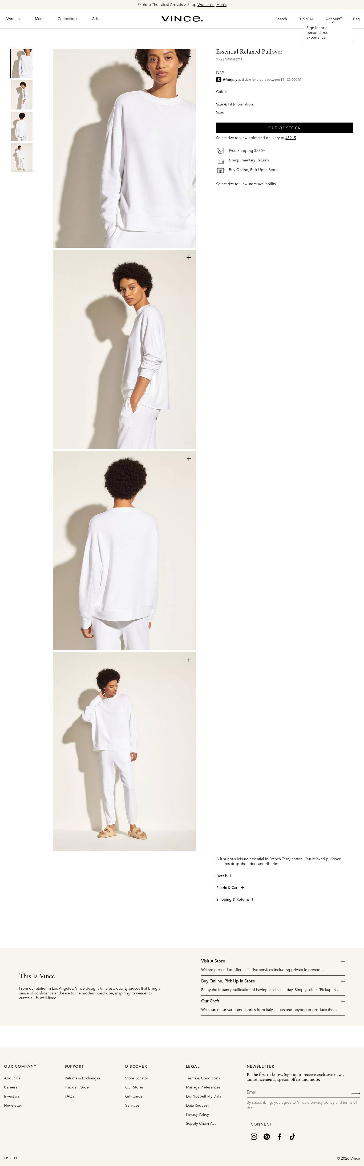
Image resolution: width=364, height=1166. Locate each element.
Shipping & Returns (232, 899)
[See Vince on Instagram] (254, 1136)
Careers (10, 1087)
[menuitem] (13, 19)
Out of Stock (284, 127)
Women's (206, 4)
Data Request (197, 1105)
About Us (12, 1078)
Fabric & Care (228, 888)
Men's (221, 4)
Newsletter (13, 1105)
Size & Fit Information (234, 104)
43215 (290, 137)
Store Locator (136, 1078)
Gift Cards (133, 1096)
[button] (333, 19)
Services (132, 1105)
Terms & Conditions (203, 1078)
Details (222, 876)
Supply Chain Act (201, 1123)
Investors (11, 1096)
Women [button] (13, 18)
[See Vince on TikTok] (292, 1136)
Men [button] (38, 18)
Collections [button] (67, 18)
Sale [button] (95, 18)
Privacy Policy (197, 1114)
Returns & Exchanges (82, 1078)
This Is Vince (37, 976)
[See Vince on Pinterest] (267, 1136)
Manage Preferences (203, 1087)
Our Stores (134, 1087)
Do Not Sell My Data (203, 1096)
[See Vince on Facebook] (279, 1136)
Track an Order (77, 1087)
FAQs (69, 1096)
